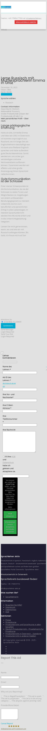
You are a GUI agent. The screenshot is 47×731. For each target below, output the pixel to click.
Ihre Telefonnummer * (10, 419)
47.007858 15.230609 (12, 322)
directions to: (6, 319)
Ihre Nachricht (9, 429)
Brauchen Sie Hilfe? (13, 605)
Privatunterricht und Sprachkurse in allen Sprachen (23, 625)
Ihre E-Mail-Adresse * (8, 406)
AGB (7, 612)
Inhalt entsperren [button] (10, 515)
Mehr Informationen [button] (10, 508)
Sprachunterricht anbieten (26, 22)
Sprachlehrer (6, 94)
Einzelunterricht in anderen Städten (20, 636)
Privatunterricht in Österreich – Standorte (23, 633)
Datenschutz (10, 609)
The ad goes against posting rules (26, 700)
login (3, 7)
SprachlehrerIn (11, 597)
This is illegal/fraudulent (14, 696)
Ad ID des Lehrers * (9, 381)
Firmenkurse (10, 622)
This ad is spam (35, 696)
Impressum (10, 607)
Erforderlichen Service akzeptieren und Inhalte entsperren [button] (10, 527)
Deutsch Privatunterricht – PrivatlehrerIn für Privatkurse (24, 630)
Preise (8, 620)
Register (8, 7)
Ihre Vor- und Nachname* (8, 396)
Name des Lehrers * (7, 368)
